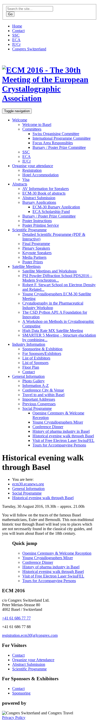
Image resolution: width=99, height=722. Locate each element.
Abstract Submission (38, 198)
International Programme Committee (61, 138)
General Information (28, 376)
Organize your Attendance (33, 660)
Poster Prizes (32, 262)
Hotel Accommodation (40, 175)
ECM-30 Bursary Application (56, 207)
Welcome (19, 120)
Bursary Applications (39, 202)
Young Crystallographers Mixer (57, 422)
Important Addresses (38, 399)
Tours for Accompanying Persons (59, 445)
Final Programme (36, 243)
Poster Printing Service (40, 225)
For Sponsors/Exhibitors (41, 353)
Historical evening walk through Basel (63, 436)
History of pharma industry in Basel (61, 431)
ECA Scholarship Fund (51, 211)
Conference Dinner (47, 427)
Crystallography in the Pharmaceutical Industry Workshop (52, 305)
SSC (16, 35)
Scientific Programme (29, 230)
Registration (32, 170)
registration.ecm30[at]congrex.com (30, 635)
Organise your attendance (32, 166)
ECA (16, 40)
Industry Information (28, 344)
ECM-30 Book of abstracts (43, 193)
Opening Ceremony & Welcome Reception (56, 553)
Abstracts (19, 184)
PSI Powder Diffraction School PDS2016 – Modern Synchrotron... (57, 277)
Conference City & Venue (43, 390)
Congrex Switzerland (29, 49)
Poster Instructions (37, 221)
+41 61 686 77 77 (16, 618)
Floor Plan (30, 367)
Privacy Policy (13, 717)
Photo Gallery (33, 381)
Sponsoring (21, 693)
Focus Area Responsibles (52, 143)
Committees (31, 129)
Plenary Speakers (36, 248)
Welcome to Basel (36, 124)
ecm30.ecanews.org (28, 484)
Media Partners (34, 257)
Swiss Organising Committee (55, 134)
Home (17, 26)
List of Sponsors (35, 362)
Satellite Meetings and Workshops (49, 271)
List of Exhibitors (36, 358)
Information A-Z (35, 385)
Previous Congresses (39, 404)
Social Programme (37, 408)
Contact (18, 30)
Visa (25, 179)
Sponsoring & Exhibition (42, 349)
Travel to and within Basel (43, 395)
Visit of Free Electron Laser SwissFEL (63, 440)
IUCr (16, 44)
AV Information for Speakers (45, 188)
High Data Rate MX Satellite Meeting (52, 330)
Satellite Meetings (26, 266)
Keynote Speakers (37, 253)
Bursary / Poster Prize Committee (59, 147)
